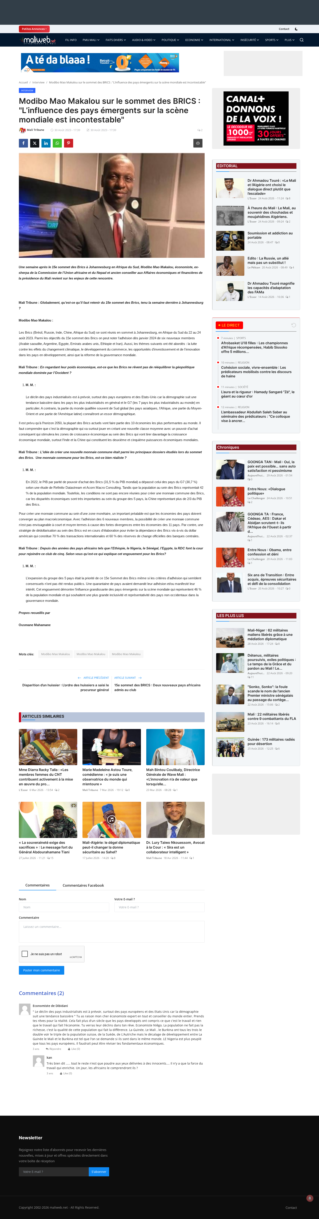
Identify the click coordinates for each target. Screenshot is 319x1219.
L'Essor (23, 790)
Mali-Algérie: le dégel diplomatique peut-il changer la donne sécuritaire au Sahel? (111, 847)
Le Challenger (256, 498)
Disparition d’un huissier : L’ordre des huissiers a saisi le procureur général (65, 687)
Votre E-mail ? (124, 899)
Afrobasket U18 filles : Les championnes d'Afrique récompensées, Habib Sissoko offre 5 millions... (254, 347)
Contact (284, 29)
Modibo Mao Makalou (55, 654)
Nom (22, 899)
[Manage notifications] (309, 1198)
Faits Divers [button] (114, 40)
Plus (288, 40)
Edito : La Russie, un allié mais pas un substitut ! (268, 260)
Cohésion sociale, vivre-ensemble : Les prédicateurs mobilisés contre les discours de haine (256, 371)
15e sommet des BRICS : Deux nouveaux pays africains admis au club (157, 687)
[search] (302, 40)
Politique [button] (169, 40)
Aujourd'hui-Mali (256, 475)
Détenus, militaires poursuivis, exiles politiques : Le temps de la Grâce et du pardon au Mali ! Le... (272, 661)
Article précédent (96, 678)
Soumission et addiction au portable (270, 235)
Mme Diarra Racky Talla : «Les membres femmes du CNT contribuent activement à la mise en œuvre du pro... (46, 777)
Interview (38, 82)
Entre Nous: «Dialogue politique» (266, 491)
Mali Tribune (90, 790)
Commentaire (29, 917)
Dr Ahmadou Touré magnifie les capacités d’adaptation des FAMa (271, 287)
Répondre (55, 1049)
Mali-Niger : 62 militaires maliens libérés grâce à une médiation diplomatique (270, 634)
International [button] (220, 40)
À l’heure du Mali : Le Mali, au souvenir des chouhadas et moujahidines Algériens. (272, 212)
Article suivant (125, 678)
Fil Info (71, 40)
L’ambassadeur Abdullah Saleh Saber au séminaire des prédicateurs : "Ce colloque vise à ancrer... (255, 416)
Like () (75, 1049)
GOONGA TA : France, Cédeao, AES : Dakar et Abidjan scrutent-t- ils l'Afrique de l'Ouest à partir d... (269, 523)
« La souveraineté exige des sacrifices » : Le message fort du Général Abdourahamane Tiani (46, 847)
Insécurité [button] (248, 40)
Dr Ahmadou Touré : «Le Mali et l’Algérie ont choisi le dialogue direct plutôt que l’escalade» (272, 187)
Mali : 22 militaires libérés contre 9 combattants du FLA (272, 716)
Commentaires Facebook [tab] (83, 885)
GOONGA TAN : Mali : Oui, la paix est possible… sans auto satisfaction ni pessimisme (272, 466)
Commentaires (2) (41, 993)
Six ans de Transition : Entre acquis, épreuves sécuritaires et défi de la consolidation (272, 579)
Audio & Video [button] (142, 40)
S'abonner (99, 1172)
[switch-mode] (297, 29)
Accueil (23, 82)
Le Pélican (254, 267)
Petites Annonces (33, 29)
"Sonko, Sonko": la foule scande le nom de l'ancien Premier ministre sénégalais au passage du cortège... (270, 693)
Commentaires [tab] (37, 885)
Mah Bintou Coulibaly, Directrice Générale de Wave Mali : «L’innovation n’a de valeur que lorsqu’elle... (173, 777)
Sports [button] (270, 40)
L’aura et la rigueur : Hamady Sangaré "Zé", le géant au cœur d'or (257, 394)
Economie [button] (192, 40)
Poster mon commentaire (41, 970)
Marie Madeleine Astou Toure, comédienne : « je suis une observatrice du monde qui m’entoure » (107, 777)
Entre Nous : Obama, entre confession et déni (269, 552)
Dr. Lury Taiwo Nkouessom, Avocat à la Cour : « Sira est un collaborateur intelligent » (175, 847)
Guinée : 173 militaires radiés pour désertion (271, 741)
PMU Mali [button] (89, 40)
